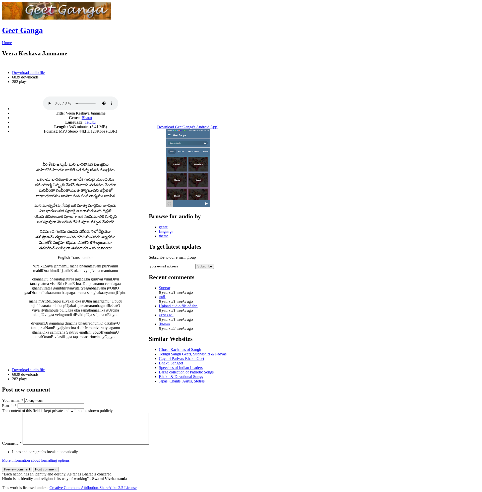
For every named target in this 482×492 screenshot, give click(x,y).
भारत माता (166, 315)
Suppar (164, 288)
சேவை (164, 324)
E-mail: (9, 406)
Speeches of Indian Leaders (181, 367)
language (166, 231)
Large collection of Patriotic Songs (186, 372)
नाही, (162, 297)
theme (163, 236)
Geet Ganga (22, 30)
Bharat (87, 118)
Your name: (12, 400)
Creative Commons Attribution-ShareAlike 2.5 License (93, 487)
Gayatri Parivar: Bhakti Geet (181, 358)
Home (7, 43)
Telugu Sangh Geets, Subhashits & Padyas (192, 354)
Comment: (12, 443)
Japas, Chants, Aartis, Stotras (182, 381)
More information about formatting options (36, 460)
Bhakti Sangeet (171, 363)
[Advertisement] (75, 145)
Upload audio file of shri (178, 306)
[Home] (56, 18)
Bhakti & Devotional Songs (181, 376)
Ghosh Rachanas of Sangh (180, 349)
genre (163, 227)
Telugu (90, 122)
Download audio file (28, 72)
